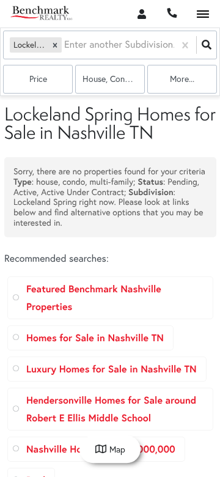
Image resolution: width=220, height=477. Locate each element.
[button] (55, 45)
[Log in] (141, 14)
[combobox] (65, 45)
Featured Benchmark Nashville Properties (93, 298)
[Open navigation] (202, 14)
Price (38, 78)
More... (182, 78)
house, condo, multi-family (113, 78)
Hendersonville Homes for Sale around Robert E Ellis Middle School (111, 409)
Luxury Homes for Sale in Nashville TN (111, 369)
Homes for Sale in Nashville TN (95, 337)
